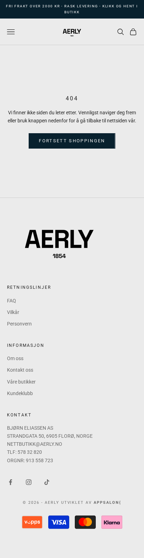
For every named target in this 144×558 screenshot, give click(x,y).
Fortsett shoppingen (72, 140)
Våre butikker (21, 382)
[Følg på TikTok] (46, 482)
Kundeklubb (20, 393)
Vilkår (13, 312)
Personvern (19, 324)
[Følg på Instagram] (28, 482)
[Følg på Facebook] (10, 482)
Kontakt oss (20, 370)
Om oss (15, 358)
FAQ (11, 300)
